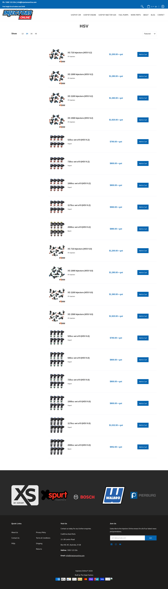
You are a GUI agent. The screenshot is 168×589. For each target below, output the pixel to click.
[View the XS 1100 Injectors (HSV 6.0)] (56, 294)
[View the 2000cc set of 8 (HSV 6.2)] (56, 228)
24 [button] (27, 34)
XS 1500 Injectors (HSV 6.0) (80, 314)
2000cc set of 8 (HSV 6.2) (79, 227)
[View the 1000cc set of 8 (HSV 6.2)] (56, 185)
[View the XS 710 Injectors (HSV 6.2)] (56, 54)
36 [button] (31, 34)
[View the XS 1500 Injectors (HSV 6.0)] (56, 316)
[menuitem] (142, 6)
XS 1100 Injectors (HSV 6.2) (80, 96)
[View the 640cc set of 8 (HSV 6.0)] (56, 359)
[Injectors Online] (17, 15)
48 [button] (36, 34)
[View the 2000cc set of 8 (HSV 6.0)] (56, 447)
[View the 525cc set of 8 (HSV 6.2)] (56, 141)
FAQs (13, 543)
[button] (163, 6)
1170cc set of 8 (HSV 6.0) (79, 423)
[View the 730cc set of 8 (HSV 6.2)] (56, 163)
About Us (14, 532)
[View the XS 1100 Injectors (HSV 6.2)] (56, 98)
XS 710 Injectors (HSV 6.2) (80, 53)
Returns (39, 549)
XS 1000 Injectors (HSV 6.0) (80, 271)
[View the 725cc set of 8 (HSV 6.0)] (56, 381)
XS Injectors (71, 56)
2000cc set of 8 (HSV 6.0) (79, 445)
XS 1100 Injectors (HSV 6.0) (80, 292)
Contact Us (15, 538)
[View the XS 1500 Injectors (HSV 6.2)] (56, 119)
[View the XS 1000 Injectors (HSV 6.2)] (56, 76)
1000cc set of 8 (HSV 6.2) (79, 183)
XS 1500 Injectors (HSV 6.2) (80, 118)
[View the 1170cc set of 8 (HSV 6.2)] (56, 207)
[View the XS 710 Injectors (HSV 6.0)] (56, 250)
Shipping (39, 543)
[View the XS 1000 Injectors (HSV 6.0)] (56, 272)
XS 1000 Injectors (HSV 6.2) (80, 74)
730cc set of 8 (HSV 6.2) (79, 162)
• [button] (154, 6)
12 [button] (23, 34)
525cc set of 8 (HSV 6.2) (79, 140)
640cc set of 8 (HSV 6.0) (79, 358)
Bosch (69, 231)
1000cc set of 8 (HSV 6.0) (79, 401)
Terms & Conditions (43, 538)
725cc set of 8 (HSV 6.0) (79, 380)
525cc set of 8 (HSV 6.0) (79, 336)
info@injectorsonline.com (75, 555)
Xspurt (70, 143)
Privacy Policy (41, 532)
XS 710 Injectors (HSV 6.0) (80, 249)
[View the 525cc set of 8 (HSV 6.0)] (56, 338)
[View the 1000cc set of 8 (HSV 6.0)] (56, 403)
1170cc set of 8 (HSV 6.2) (79, 205)
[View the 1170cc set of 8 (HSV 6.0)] (56, 425)
